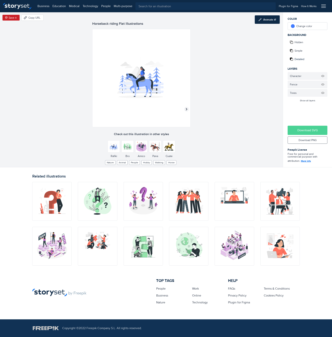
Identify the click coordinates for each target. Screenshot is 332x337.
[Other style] (114, 146)
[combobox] (205, 6)
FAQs (231, 288)
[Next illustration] (186, 109)
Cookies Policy (274, 295)
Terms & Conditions (277, 288)
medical (74, 6)
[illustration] (52, 201)
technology (90, 6)
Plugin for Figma (239, 302)
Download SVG (307, 130)
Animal (122, 162)
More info (306, 161)
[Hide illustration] (322, 76)
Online (196, 295)
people (106, 6)
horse (171, 162)
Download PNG (308, 140)
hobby (146, 162)
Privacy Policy (237, 295)
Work (195, 288)
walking (159, 162)
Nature (110, 162)
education (59, 6)
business (43, 6)
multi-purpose (123, 6)
